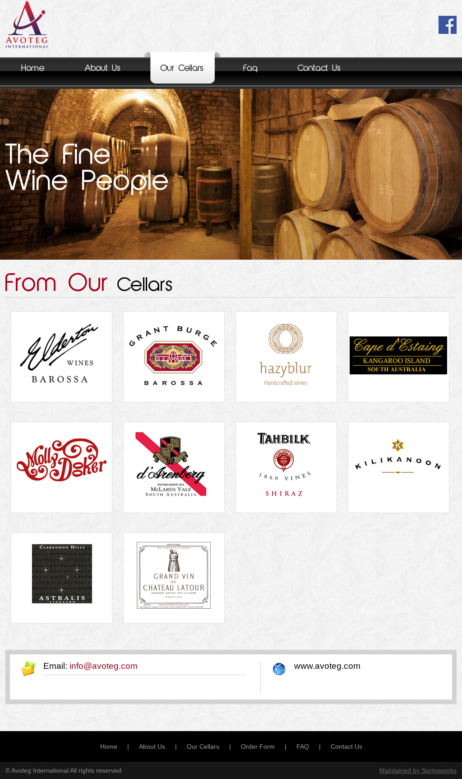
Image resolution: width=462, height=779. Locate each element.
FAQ (302, 746)
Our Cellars (182, 69)
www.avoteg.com (327, 666)
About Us (102, 69)
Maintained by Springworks (418, 770)
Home (33, 69)
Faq (251, 69)
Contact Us (319, 69)
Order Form (258, 746)
